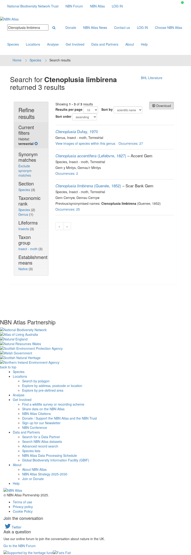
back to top (8, 367)
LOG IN (117, 6)
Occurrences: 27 (131, 143)
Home (17, 60)
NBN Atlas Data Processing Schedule (49, 455)
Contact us (122, 27)
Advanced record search (40, 446)
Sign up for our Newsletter (41, 422)
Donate (70, 27)
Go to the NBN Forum (19, 545)
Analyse (53, 44)
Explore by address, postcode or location (52, 385)
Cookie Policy (23, 511)
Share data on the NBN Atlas (43, 409)
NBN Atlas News (95, 27)
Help (144, 44)
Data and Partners (104, 44)
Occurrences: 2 (66, 173)
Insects (24, 228)
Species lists (31, 450)
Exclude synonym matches (25, 171)
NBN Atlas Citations (36, 413)
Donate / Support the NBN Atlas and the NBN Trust (59, 418)
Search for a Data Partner (41, 436)
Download (163, 105)
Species (13, 44)
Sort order (63, 116)
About (129, 44)
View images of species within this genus (85, 143)
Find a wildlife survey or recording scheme (53, 404)
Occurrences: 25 (67, 209)
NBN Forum (74, 6)
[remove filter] (36, 143)
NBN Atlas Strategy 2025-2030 (44, 474)
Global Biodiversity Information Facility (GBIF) (55, 460)
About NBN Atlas (34, 469)
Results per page (68, 109)
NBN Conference (34, 427)
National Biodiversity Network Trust (32, 6)
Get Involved (75, 44)
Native (23, 268)
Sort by (107, 109)
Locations (33, 44)
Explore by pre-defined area (42, 390)
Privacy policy (23, 506)
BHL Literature (151, 77)
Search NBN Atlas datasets (42, 441)
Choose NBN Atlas (168, 27)
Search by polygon (36, 381)
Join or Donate (33, 478)
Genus (23, 214)
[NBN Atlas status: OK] (182, 2)
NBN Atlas (97, 6)
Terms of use (22, 502)
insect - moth (28, 248)
